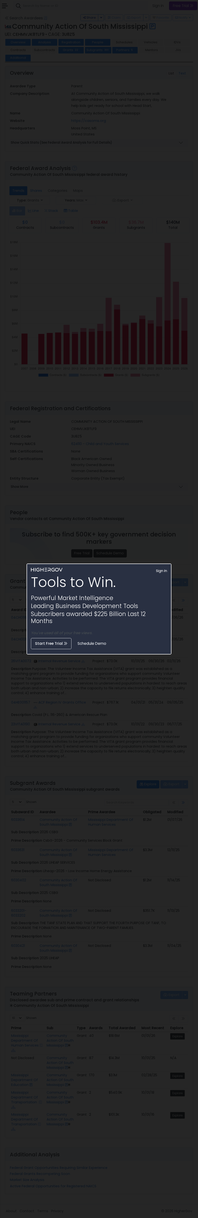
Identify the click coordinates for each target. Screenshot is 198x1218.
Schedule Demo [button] (92, 643)
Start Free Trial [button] (49, 643)
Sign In (161, 570)
